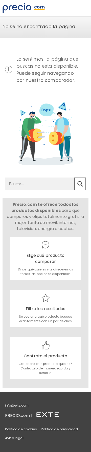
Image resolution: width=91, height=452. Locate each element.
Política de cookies (21, 429)
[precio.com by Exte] (49, 414)
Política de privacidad (59, 429)
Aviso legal (14, 438)
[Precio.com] (24, 8)
